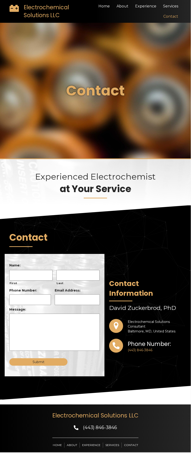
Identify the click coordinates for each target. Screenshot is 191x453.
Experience (145, 6)
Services (170, 6)
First (13, 283)
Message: (17, 309)
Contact (170, 16)
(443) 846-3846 (140, 350)
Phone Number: (23, 290)
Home (104, 6)
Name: (14, 265)
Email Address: (67, 290)
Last (60, 283)
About (122, 6)
